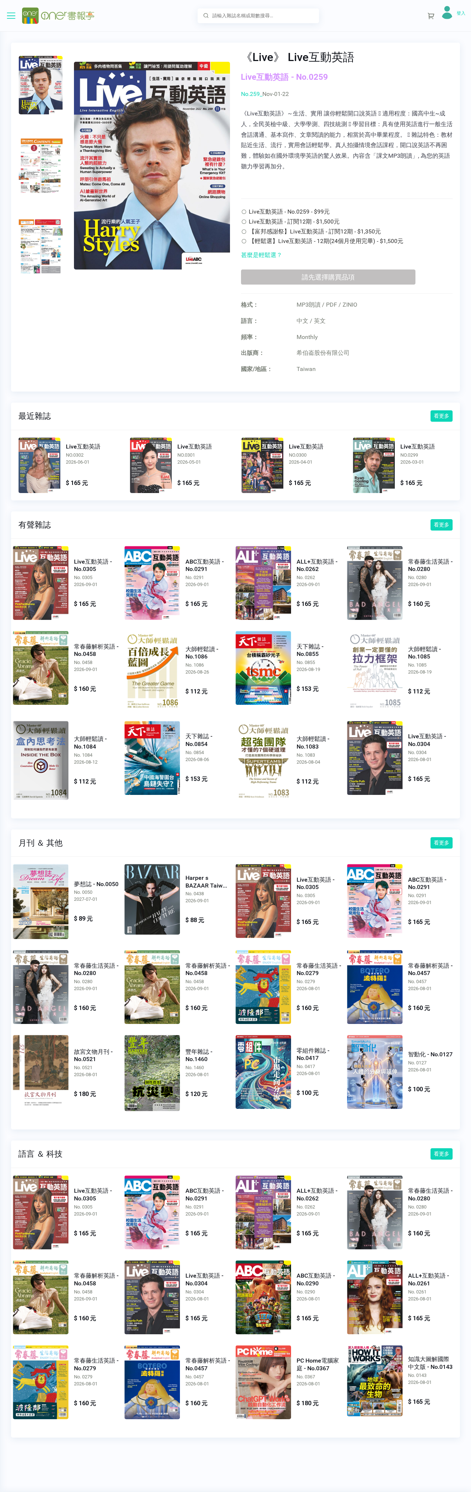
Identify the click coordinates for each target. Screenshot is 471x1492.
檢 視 (40, 581)
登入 (461, 13)
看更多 (441, 416)
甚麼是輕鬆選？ (261, 254)
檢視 (39, 465)
